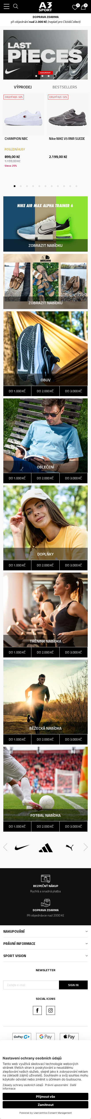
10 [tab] (70, 186)
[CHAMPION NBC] (23, 114)
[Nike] (22, 847)
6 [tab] (45, 186)
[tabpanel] (23, 136)
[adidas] (46, 847)
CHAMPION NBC (16, 138)
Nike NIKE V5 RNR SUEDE (67, 138)
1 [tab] (36, 76)
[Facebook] (37, 1010)
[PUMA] (70, 848)
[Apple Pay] (69, 1036)
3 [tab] (48, 76)
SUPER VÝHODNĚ (39, 16)
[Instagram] (50, 1010)
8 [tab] (58, 186)
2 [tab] (42, 76)
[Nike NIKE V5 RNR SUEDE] (68, 114)
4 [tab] (55, 76)
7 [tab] (52, 186)
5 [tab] (39, 186)
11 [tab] (76, 186)
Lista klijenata (45, 219)
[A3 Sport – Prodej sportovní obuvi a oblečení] (45, 7)
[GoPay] (21, 1036)
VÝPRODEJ (23, 87)
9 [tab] (64, 186)
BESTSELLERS (65, 87)
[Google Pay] (45, 1036)
